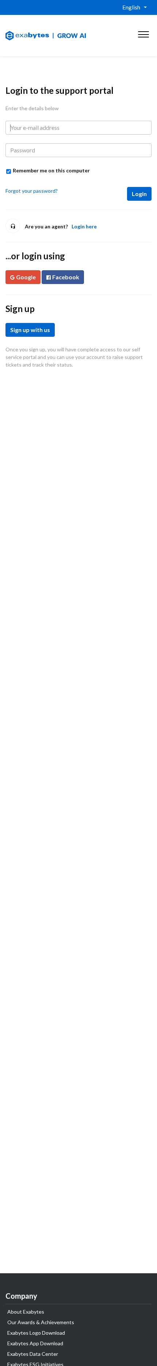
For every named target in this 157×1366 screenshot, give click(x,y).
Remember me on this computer (51, 170)
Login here (84, 226)
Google (26, 276)
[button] (143, 32)
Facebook (65, 276)
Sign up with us (30, 329)
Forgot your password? (31, 191)
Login (139, 193)
